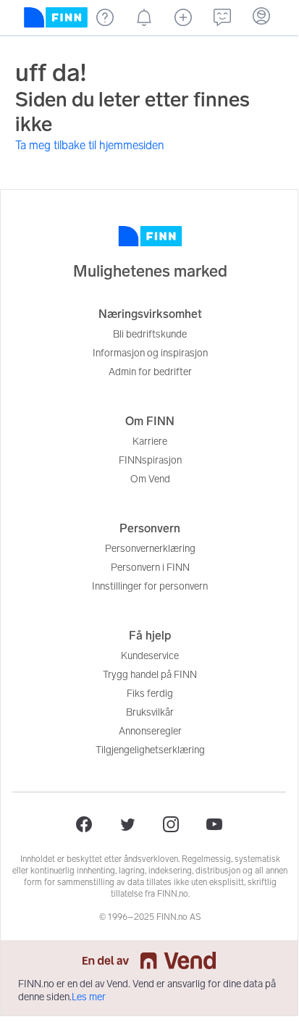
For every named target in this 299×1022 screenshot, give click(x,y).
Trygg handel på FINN (150, 675)
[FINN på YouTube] (214, 824)
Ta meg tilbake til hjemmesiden (89, 145)
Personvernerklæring (150, 549)
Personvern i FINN (150, 567)
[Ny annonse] (183, 17)
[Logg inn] (261, 17)
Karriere (149, 441)
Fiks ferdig (150, 693)
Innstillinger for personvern (150, 586)
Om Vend (150, 479)
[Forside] (55, 17)
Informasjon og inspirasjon (150, 353)
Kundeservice (150, 656)
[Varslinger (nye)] (144, 17)
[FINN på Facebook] (84, 824)
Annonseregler (150, 731)
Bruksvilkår (150, 712)
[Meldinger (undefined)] (222, 17)
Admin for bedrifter (150, 372)
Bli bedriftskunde (150, 334)
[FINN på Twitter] (127, 824)
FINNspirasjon (150, 460)
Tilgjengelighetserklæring (150, 750)
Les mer (89, 997)
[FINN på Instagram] (170, 824)
